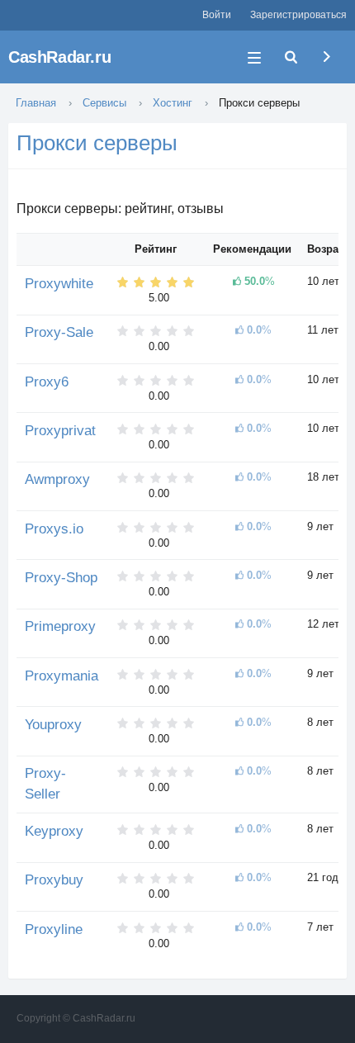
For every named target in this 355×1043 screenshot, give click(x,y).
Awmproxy (57, 479)
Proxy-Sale (59, 332)
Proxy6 (47, 382)
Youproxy (53, 724)
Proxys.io (54, 529)
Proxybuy (54, 880)
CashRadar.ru (59, 57)
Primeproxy (60, 626)
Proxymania (61, 676)
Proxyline (54, 929)
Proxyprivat (60, 431)
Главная (36, 103)
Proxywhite (59, 284)
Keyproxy (54, 831)
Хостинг (172, 103)
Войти (216, 15)
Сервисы (104, 103)
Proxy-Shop (61, 578)
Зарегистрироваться (298, 15)
